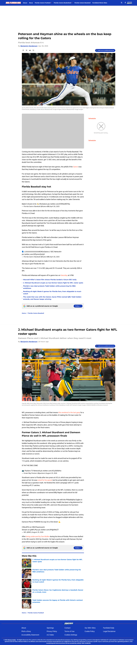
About (25, 3)
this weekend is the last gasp (69, 412)
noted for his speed (45, 480)
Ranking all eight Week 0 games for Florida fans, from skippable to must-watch (52, 293)
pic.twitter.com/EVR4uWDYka (59, 204)
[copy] (33, 50)
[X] (121, 2)
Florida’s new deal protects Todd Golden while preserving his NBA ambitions (49, 287)
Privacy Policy (52, 631)
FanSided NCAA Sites (99, 3)
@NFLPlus (34, 530)
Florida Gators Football (36, 613)
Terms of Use (69, 631)
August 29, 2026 (51, 473)
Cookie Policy (90, 631)
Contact (67, 628)
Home (24, 313)
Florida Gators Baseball (82, 3)
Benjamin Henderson (29, 46)
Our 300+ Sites (90, 628)
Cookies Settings (70, 635)
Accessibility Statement (30, 635)
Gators (75, 167)
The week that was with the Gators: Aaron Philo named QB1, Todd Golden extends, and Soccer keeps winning (52, 298)
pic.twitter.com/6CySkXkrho (50, 471)
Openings (50, 628)
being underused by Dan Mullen (38, 536)
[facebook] (125, 2)
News (31, 3)
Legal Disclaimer (109, 631)
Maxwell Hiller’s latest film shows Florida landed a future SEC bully (50, 280)
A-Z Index (50, 635)
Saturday (64, 275)
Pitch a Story (26, 631)
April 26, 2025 (55, 206)
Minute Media (12, 639)
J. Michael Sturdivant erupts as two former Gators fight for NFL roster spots (53, 283)
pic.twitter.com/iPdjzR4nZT (48, 530)
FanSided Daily (108, 628)
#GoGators (43, 204)
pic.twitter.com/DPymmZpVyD (33, 254)
